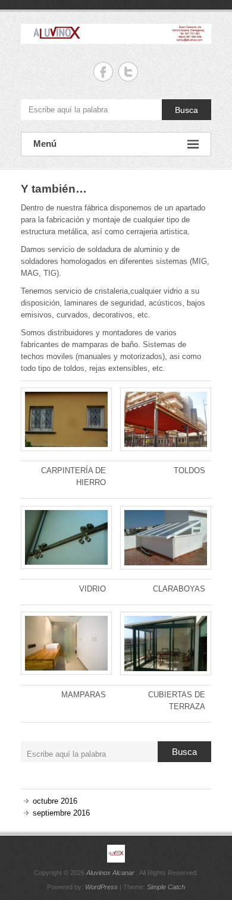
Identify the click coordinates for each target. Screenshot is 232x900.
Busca (186, 110)
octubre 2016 (55, 801)
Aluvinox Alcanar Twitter (128, 71)
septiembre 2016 (61, 812)
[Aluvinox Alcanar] (116, 854)
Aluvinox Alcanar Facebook (103, 71)
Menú (45, 144)
